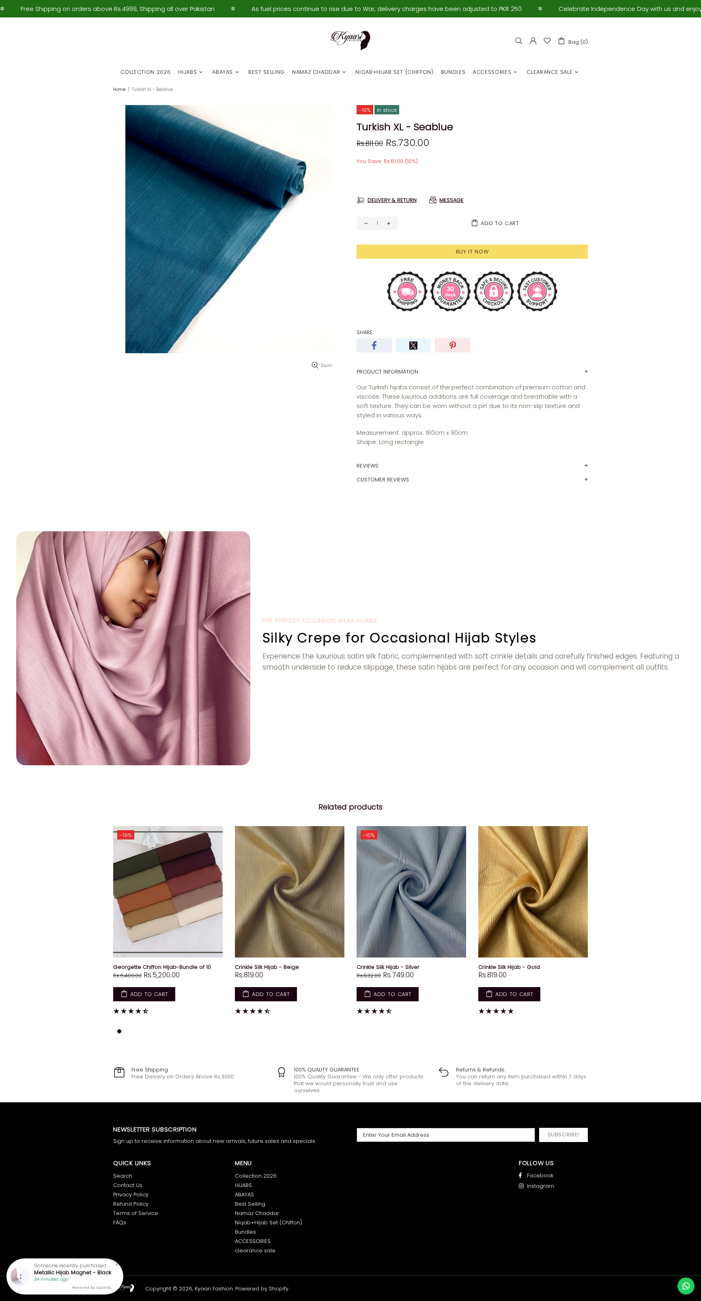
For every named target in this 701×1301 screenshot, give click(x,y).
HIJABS (243, 1185)
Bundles (245, 1231)
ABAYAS (244, 1194)
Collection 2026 (256, 1175)
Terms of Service (135, 1213)
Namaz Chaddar (257, 1213)
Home (119, 89)
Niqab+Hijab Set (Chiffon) (268, 1222)
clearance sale (255, 1250)
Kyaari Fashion (350, 41)
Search (122, 1175)
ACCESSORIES (253, 1241)
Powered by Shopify (261, 1288)
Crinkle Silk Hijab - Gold (155, 967)
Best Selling (250, 1203)
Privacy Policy (130, 1194)
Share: (365, 332)
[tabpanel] (179, 926)
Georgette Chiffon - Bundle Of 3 (288, 967)
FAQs (119, 1222)
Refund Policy (130, 1203)
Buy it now (472, 251)
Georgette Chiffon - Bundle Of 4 (410, 967)
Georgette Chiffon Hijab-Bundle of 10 (538, 967)
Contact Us (127, 1185)
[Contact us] (686, 1286)
